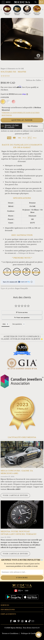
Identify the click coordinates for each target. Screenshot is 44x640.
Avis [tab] (4, 324)
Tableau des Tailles (34, 80)
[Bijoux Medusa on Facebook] (11, 621)
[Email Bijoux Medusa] (32, 621)
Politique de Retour (26, 253)
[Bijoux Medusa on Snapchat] (26, 621)
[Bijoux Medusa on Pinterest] (18, 621)
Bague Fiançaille (21, 288)
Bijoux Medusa (16, 628)
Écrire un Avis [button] (23, 312)
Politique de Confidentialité (31, 633)
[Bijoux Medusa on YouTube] (14, 621)
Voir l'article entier (15, 495)
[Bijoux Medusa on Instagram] (22, 621)
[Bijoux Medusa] (22, 2)
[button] (38, 635)
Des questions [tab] (17, 324)
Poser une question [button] (22, 317)
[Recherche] (36, 2)
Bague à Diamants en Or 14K (12, 69)
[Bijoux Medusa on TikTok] (29, 621)
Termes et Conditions (10, 633)
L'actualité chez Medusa (22, 437)
